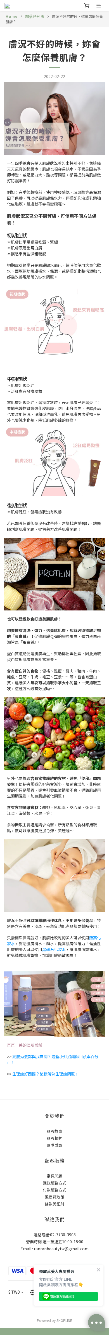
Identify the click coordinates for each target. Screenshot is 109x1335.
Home (12, 16)
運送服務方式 (54, 1183)
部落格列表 (35, 16)
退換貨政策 (54, 1197)
